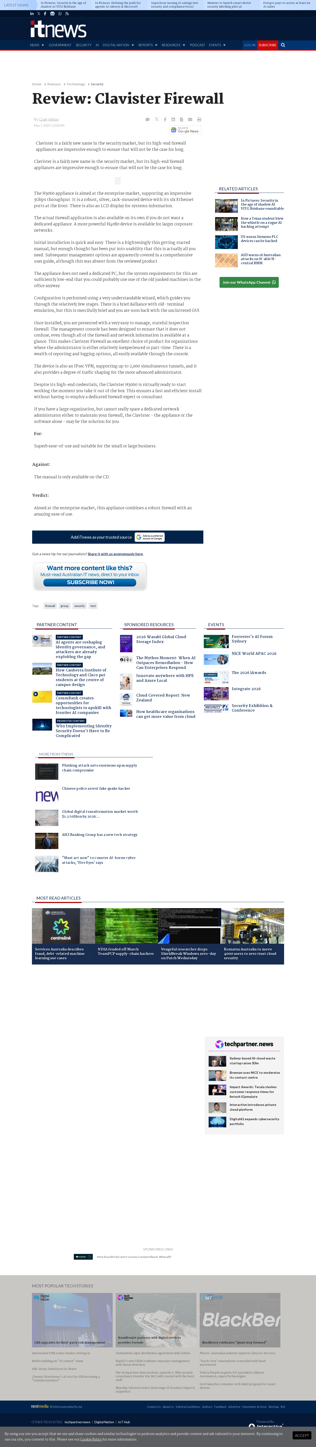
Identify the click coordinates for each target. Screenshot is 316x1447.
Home (36, 84)
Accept (302, 1435)
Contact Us (154, 1406)
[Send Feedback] (182, 119)
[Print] (198, 119)
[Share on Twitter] (157, 119)
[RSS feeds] (67, 13)
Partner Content (57, 624)
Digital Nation (104, 1422)
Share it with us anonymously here (115, 554)
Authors (207, 1406)
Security (97, 84)
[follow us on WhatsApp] (60, 13)
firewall (50, 606)
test (93, 606)
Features (54, 84)
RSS (283, 1406)
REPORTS (145, 45)
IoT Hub (124, 1422)
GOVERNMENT (60, 45)
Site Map (273, 1406)
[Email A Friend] (190, 119)
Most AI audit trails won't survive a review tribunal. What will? (134, 1257)
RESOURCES (171, 45)
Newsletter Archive (254, 1406)
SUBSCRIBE (267, 45)
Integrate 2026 (246, 689)
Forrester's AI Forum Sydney (252, 640)
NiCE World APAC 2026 (254, 654)
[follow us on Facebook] (45, 13)
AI (97, 45)
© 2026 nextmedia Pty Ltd (66, 1406)
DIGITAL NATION (116, 45)
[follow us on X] (38, 13)
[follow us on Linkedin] (31, 13)
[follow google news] (52, 13)
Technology (76, 84)
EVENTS (215, 45)
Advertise (234, 1406)
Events (216, 624)
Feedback (220, 1406)
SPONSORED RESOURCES (148, 624)
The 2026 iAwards (249, 673)
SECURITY (83, 45)
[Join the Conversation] (147, 119)
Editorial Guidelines (188, 1406)
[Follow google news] (184, 129)
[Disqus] (115, 1029)
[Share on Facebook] (165, 119)
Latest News (16, 5)
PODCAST (197, 45)
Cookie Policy (91, 1439)
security (79, 606)
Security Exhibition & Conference (252, 709)
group (65, 606)
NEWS (34, 45)
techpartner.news (77, 1422)
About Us (168, 1406)
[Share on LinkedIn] (173, 119)
